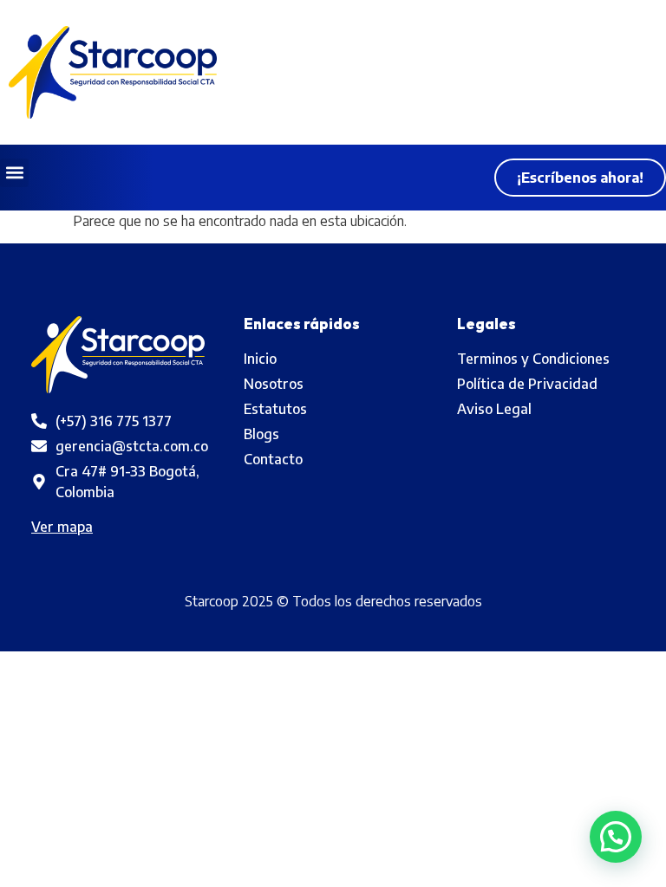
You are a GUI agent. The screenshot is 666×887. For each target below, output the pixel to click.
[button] (14, 173)
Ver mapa (62, 526)
